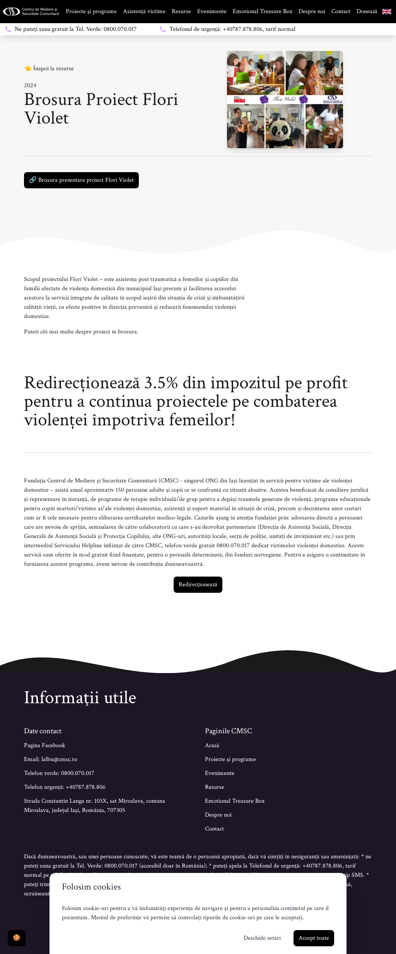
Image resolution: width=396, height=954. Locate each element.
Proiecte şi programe (230, 759)
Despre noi (312, 11)
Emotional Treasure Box (262, 11)
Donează (367, 11)
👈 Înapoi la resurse (49, 68)
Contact (340, 11)
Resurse (181, 11)
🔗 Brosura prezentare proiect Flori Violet (81, 180)
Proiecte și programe (91, 11)
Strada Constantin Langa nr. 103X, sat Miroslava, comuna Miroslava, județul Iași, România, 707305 (94, 805)
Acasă (212, 745)
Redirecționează (198, 584)
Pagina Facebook (44, 745)
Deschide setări (262, 938)
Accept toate (314, 938)
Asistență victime (144, 11)
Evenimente (212, 11)
